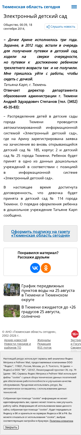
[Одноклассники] (46, 268)
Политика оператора (61, 420)
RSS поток (44, 347)
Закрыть (11, 427)
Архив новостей (15, 340)
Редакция (44, 344)
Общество (11, 25)
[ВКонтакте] (35, 268)
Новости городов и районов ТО (17, 345)
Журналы (44, 340)
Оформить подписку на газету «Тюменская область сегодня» (40, 233)
